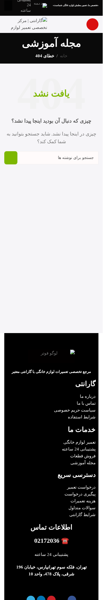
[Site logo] (25, 23)
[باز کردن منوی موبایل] (92, 24)
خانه (63, 56)
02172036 (46, 540)
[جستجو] (10, 157)
